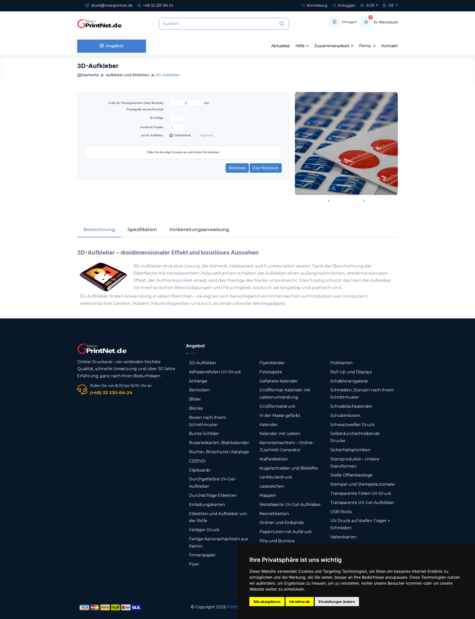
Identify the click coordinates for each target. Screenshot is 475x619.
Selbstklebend (182, 135)
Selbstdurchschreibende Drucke (355, 437)
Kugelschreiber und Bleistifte (289, 468)
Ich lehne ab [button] (299, 601)
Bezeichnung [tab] (99, 229)
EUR (370, 5)
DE (391, 5)
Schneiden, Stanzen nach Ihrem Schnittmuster (362, 394)
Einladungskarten (207, 504)
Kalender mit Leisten (280, 433)
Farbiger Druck (204, 529)
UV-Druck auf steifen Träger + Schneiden (360, 524)
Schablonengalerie (349, 381)
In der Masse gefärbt (280, 415)
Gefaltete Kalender (279, 381)
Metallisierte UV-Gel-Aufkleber (290, 504)
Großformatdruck (277, 406)
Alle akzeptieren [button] (267, 601)
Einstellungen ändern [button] (337, 601)
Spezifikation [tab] (142, 229)
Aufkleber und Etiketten (127, 75)
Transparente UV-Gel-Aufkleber (362, 502)
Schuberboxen (345, 415)
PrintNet (235, 607)
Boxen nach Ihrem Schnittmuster (207, 421)
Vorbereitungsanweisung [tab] (199, 229)
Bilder (195, 399)
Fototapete (271, 372)
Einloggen (346, 5)
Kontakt (389, 46)
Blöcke (196, 408)
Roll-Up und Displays (351, 372)
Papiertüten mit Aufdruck (286, 531)
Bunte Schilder (204, 433)
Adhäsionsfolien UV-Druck (215, 372)
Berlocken (199, 390)
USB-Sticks (341, 511)
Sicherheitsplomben (350, 450)
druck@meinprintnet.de (111, 5)
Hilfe (300, 46)
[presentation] (329, 201)
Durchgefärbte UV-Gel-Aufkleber (212, 483)
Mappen (268, 495)
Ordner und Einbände (282, 522)
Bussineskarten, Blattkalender (219, 442)
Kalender (269, 424)
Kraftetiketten (274, 459)
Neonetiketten (274, 513)
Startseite (90, 75)
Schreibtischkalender (351, 406)
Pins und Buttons (277, 541)
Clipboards (199, 470)
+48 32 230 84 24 (157, 5)
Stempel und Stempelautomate (362, 484)
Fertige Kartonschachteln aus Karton (218, 542)
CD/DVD (197, 461)
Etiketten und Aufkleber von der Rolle (218, 517)
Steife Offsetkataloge (351, 475)
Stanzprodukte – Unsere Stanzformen (354, 463)
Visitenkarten (343, 537)
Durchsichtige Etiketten (213, 495)
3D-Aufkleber (202, 362)
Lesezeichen (272, 486)
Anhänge (198, 381)
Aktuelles (280, 46)
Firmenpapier (202, 555)
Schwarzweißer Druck (352, 424)
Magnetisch (207, 135)
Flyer (194, 564)
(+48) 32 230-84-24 (111, 392)
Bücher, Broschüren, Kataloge (219, 452)
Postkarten (341, 362)
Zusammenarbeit (331, 46)
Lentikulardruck (276, 477)
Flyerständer (272, 362)
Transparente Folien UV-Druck (360, 493)
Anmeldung (316, 5)
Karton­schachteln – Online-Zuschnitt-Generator (287, 446)
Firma (365, 46)
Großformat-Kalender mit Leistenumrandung (285, 394)
